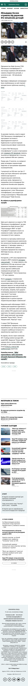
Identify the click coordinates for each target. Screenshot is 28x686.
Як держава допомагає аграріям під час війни (13, 411)
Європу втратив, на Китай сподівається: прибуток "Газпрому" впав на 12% (19, 461)
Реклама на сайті (10, 615)
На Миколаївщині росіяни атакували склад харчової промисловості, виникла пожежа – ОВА (13, 524)
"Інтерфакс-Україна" (19, 630)
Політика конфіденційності (14, 616)
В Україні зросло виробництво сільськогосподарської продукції (13, 509)
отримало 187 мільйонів (12, 153)
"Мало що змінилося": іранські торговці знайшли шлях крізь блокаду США (19, 431)
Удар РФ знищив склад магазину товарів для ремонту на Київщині (19, 440)
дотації (3, 366)
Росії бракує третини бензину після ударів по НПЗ (19, 470)
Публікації (10, 8)
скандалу (8, 279)
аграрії (14, 366)
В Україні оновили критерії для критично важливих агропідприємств (12, 498)
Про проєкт (19, 615)
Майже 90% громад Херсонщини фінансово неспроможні (12, 418)
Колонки (16, 8)
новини (3, 8)
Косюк (9, 366)
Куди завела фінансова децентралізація (8, 404)
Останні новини (7, 519)
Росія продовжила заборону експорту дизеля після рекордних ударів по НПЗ (19, 481)
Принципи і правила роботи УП (14, 620)
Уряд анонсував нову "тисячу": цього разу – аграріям (12, 504)
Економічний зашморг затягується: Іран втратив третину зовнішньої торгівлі (19, 450)
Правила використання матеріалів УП (14, 618)
